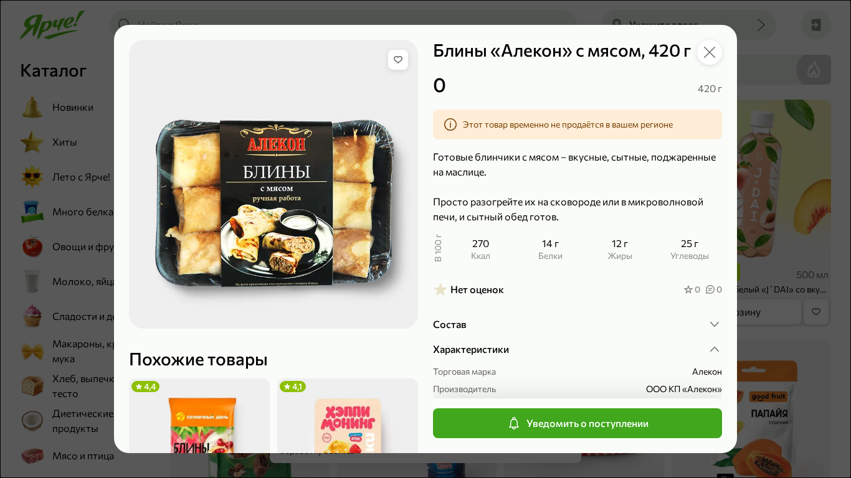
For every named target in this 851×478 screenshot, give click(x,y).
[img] (398, 60)
